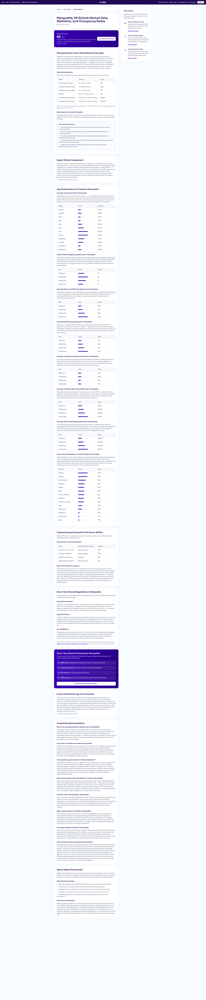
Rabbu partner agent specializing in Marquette (72, 644)
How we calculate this (106, 39)
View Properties (133, 31)
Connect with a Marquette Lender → (86, 683)
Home (59, 9)
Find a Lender (15, 2)
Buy (3, 2)
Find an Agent (132, 44)
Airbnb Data (67, 9)
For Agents (182, 2)
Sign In (200, 2)
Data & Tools (163, 2)
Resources (173, 2)
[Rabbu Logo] (103, 2)
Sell (7, 2)
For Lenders (191, 2)
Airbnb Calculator (31, 2)
